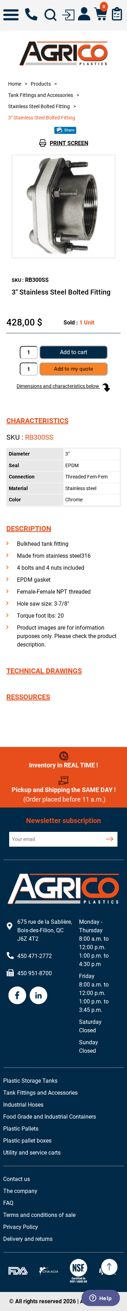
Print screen (69, 143)
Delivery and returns (28, 1239)
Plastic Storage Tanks (30, 1080)
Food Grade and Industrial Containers (49, 1116)
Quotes (117, 13)
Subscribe (109, 839)
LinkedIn (38, 995)
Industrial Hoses (23, 1104)
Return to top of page (109, 1267)
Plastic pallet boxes (27, 1140)
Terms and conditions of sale (39, 1215)
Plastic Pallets (20, 1128)
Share (68, 130)
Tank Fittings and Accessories (40, 1092)
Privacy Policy (20, 1227)
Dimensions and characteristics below (58, 386)
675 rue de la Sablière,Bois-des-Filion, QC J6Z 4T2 (44, 930)
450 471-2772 (31, 14)
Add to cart (73, 352)
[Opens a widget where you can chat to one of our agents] (100, 1298)
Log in (68, 14)
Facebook (17, 995)
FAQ (8, 1203)
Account (84, 13)
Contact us (16, 1179)
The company (20, 1191)
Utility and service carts (32, 1152)
